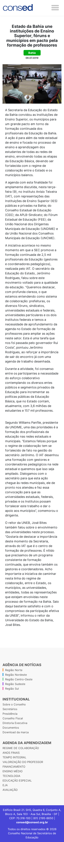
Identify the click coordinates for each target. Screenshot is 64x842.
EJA (5, 785)
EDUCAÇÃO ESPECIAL (17, 780)
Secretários (10, 709)
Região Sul (12, 688)
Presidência (10, 713)
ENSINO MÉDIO (13, 771)
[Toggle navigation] (55, 7)
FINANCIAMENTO (14, 766)
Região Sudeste (15, 684)
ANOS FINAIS (11, 752)
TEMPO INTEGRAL (14, 757)
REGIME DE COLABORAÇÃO (21, 748)
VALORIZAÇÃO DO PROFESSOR (23, 762)
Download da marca (16, 732)
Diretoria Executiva (15, 723)
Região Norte (13, 670)
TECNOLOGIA (11, 776)
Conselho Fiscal (13, 718)
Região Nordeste (16, 674)
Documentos (11, 727)
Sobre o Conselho (14, 704)
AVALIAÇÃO (10, 789)
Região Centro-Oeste (18, 679)
